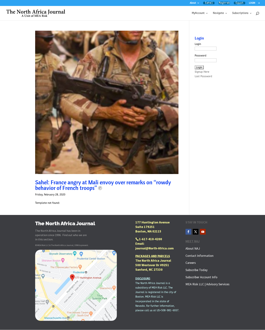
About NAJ (193, 248)
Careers (191, 263)
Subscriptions (240, 13)
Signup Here (202, 71)
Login (198, 44)
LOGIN (252, 3)
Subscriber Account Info (201, 277)
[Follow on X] (195, 232)
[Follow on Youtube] (203, 232)
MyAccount (198, 13)
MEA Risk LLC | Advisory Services (207, 284)
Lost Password (203, 76)
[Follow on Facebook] (188, 232)
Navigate (218, 13)
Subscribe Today (196, 270)
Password (200, 55)
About (193, 3)
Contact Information (199, 256)
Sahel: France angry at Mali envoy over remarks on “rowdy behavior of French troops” (103, 185)
